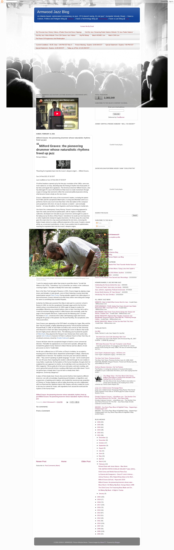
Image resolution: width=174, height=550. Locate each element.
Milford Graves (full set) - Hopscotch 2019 (111, 479)
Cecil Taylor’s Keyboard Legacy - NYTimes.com (110, 353)
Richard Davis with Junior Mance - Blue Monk (112, 466)
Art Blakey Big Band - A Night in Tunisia (110, 490)
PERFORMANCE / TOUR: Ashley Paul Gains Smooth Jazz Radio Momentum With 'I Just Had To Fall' (115, 307)
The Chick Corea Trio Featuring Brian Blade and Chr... (115, 487)
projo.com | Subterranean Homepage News (109, 388)
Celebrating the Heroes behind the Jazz (107, 285)
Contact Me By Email (87, 26)
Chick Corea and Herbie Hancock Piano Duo (112, 471)
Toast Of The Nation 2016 (103, 275)
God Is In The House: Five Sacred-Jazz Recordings (111, 277)
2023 (99, 430)
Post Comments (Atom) (52, 465)
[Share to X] (75, 402)
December (102, 437)
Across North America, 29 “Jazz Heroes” (108, 292)
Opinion (70, 19)
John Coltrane (46, 336)
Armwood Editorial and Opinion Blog (106, 252)
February (102, 464)
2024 (99, 427)
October (101, 443)
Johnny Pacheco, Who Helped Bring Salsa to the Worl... (116, 477)
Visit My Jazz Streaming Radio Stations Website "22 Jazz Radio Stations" (109, 32)
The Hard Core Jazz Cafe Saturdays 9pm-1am (111, 337)
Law (127, 19)
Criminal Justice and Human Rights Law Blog (109, 257)
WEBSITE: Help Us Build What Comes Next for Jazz (111, 302)
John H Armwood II (112, 234)
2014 (99, 513)
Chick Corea (55, 295)
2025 (99, 424)
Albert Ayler (41, 334)
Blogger (117, 542)
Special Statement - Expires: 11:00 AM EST (50, 48)
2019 (99, 499)
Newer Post (41, 461)
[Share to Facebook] (76, 402)
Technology (102, 19)
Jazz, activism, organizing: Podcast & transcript (110, 290)
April (100, 459)
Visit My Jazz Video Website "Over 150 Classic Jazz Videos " (56, 35)
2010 (99, 523)
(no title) (97, 331)
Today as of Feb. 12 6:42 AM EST (78, 48)
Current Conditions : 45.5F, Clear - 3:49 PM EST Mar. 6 (54, 45)
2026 (99, 422)
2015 (99, 510)
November (102, 440)
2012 (99, 518)
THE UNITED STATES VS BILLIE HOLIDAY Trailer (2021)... (117, 469)
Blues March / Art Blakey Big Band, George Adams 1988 (116, 485)
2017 (99, 505)
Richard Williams (41, 157)
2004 (99, 534)
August (101, 448)
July (100, 451)
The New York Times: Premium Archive (107, 358)
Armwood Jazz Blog (53, 12)
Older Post (86, 461)
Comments (101, 226)
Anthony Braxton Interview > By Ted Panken (109, 367)
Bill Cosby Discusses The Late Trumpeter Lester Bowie (113, 344)
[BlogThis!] (73, 402)
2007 (99, 526)
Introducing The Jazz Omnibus (105, 294)
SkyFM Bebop (84, 35)
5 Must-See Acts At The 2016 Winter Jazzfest (109, 272)
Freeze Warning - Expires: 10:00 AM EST (88, 45)
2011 (99, 521)
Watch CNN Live (113, 35)
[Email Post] (67, 402)
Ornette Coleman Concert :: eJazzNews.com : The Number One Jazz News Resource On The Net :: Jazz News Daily (115, 397)
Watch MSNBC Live (98, 35)
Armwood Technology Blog (103, 254)
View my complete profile (112, 237)
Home (63, 461)
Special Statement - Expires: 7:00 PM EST (119, 45)
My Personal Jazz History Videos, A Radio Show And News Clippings (59, 32)
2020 (99, 497)
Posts (99, 223)
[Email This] (71, 402)
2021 (99, 435)
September (102, 445)
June (100, 453)
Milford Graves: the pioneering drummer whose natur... (115, 482)
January (101, 493)
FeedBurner (120, 117)
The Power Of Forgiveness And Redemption (50, 38)
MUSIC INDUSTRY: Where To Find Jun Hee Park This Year (114, 321)
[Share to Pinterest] (78, 402)
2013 (99, 515)
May (100, 456)
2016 (99, 507)
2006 (99, 528)
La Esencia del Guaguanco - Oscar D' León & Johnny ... (116, 474)
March (101, 461)
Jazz (46, 315)
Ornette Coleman (62, 338)
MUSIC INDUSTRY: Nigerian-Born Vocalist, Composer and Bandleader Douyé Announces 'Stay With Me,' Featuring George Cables (115, 317)
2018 (99, 502)
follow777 (103, 542)
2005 (99, 531)
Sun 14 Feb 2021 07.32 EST (45, 176)
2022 (99, 432)
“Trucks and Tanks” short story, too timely (108, 287)
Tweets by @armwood (102, 245)
